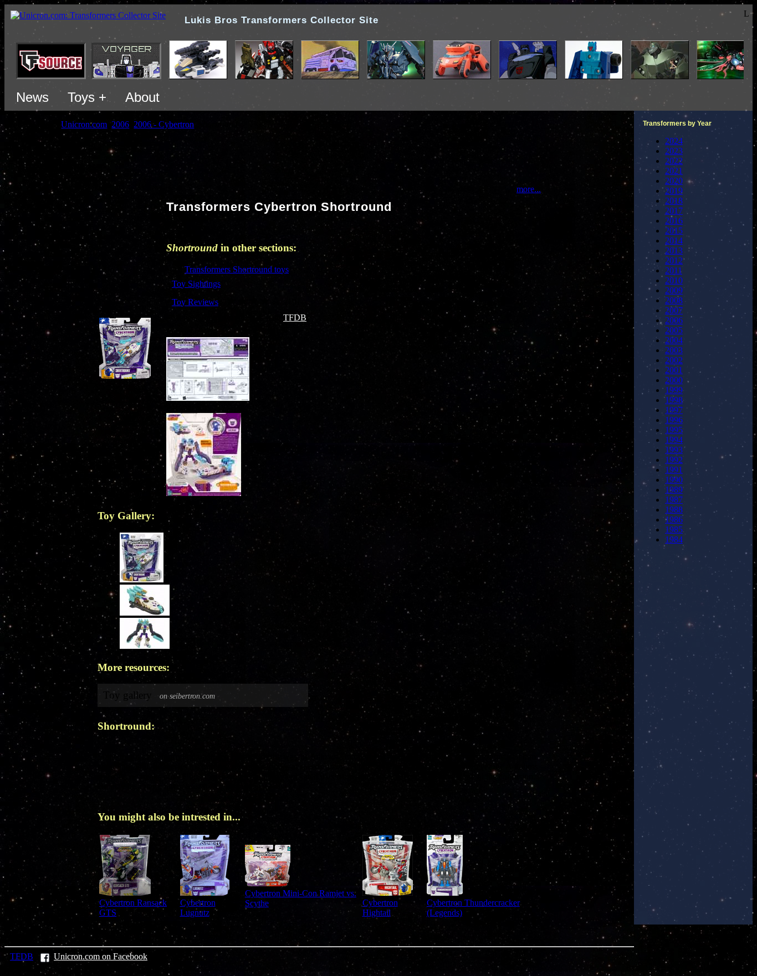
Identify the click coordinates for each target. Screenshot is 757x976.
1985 (674, 529)
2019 (674, 190)
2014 (674, 240)
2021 (674, 170)
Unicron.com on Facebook (100, 956)
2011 (673, 270)
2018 (674, 200)
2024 (674, 141)
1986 (674, 519)
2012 (674, 260)
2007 (674, 310)
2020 (674, 180)
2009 (674, 290)
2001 (674, 370)
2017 (674, 210)
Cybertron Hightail (380, 907)
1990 (674, 479)
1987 (674, 499)
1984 (674, 539)
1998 (674, 400)
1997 (674, 410)
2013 (674, 250)
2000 (674, 380)
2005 (674, 330)
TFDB (294, 317)
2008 (674, 300)
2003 (674, 350)
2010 (674, 280)
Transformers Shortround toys (237, 269)
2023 (674, 151)
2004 (674, 340)
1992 (674, 459)
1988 (674, 509)
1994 (674, 440)
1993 (674, 450)
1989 (674, 489)
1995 (674, 430)
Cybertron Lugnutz (198, 907)
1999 (674, 390)
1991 (674, 469)
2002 (674, 360)
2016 (674, 220)
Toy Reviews (195, 302)
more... (528, 189)
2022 (674, 161)
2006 (674, 320)
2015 (674, 230)
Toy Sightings (196, 283)
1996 (674, 420)
